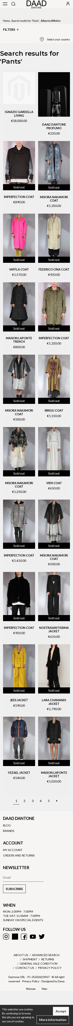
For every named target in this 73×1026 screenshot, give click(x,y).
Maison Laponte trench (19, 339)
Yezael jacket (19, 772)
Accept (61, 1011)
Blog (7, 825)
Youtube (33, 937)
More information (52, 1020)
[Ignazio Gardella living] (19, 88)
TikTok (15, 937)
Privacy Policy (49, 967)
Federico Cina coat (54, 269)
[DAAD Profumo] (54, 94)
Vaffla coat (19, 269)
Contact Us (24, 967)
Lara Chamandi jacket (54, 701)
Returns (47, 959)
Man (44, 988)
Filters (9, 29)
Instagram (6, 937)
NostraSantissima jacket (54, 629)
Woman (31, 988)
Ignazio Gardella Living (19, 113)
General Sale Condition (38, 963)
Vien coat (54, 483)
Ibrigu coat (54, 410)
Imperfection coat (19, 197)
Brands (8, 831)
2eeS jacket (19, 700)
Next (57, 799)
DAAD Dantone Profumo (54, 126)
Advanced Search (45, 955)
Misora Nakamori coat (54, 198)
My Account (13, 850)
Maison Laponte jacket (54, 774)
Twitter (42, 937)
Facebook (24, 937)
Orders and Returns (19, 855)
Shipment (30, 959)
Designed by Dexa (53, 981)
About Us (21, 955)
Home (6, 20)
